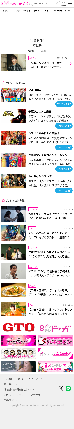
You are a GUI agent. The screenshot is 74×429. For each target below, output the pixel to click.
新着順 (31, 50)
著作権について (11, 384)
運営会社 (35, 394)
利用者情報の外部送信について (19, 389)
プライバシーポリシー (14, 394)
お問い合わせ (10, 399)
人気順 (43, 50)
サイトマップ (35, 378)
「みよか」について (13, 378)
